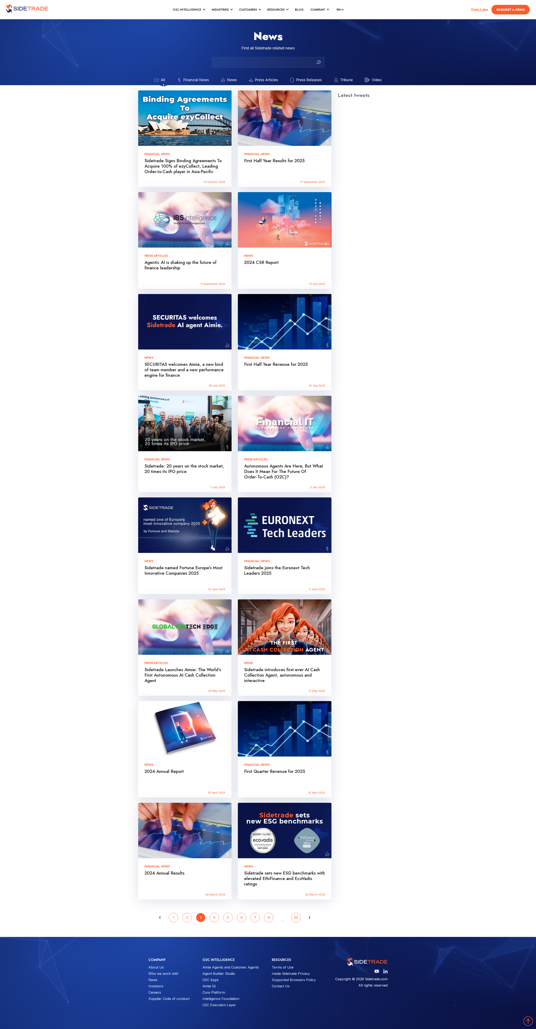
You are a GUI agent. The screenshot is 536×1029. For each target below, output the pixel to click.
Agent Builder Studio (218, 973)
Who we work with (163, 973)
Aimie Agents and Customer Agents (230, 967)
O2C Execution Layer (219, 1005)
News (152, 980)
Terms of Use (283, 967)
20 (296, 917)
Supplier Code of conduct (168, 999)
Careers (154, 992)
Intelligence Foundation (220, 999)
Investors (155, 986)
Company (317, 10)
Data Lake (479, 10)
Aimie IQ (209, 986)
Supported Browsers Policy (294, 980)
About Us (156, 967)
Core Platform (213, 992)
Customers (248, 10)
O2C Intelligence (187, 10)
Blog (299, 10)
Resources (276, 10)
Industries (220, 10)
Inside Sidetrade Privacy (291, 973)
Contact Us (281, 986)
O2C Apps (210, 980)
